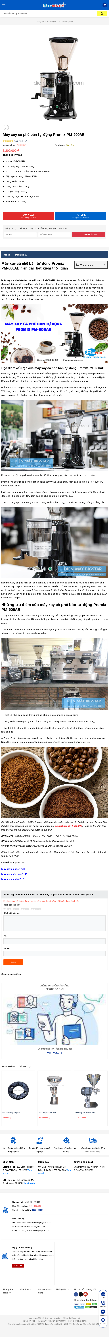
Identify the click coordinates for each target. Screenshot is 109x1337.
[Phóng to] (6, 127)
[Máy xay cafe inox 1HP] (90, 1090)
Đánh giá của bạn (12, 905)
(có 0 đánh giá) (20, 141)
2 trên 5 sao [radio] (8, 909)
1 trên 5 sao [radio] (4, 909)
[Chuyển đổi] (14, 1289)
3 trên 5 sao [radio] (15, 909)
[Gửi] (102, 13)
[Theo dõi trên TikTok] (81, 1294)
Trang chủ (40, 21)
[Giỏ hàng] (104, 5)
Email (6, 948)
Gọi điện (103, 1306)
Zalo (103, 1297)
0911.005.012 (54, 1052)
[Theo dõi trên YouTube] (85, 1294)
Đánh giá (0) (21, 254)
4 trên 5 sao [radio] (24, 909)
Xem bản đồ (29, 1183)
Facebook (103, 1315)
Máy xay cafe (67, 21)
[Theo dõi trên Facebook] (76, 1294)
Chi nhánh (103, 1324)
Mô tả (7, 254)
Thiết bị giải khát (53, 21)
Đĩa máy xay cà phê (11, 1112)
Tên (5, 936)
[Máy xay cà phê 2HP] (54, 1090)
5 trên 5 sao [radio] (35, 909)
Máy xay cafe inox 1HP (85, 1112)
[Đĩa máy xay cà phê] (18, 1090)
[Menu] (3, 5)
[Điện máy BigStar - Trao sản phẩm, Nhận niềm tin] (54, 5)
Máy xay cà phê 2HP (47, 1112)
